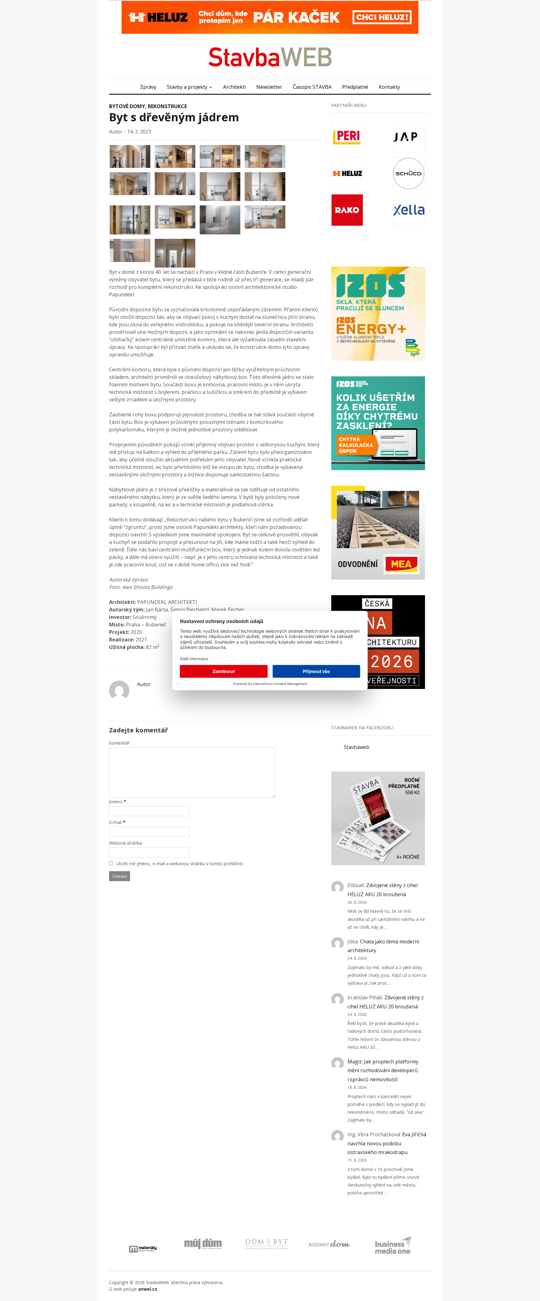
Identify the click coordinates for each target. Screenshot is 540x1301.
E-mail (115, 822)
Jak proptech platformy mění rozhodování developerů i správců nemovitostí (383, 1070)
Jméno (115, 802)
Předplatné (355, 86)
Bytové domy (127, 106)
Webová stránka (125, 843)
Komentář (119, 743)
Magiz (355, 1061)
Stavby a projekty (187, 86)
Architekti (234, 86)
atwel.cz (147, 1289)
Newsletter (269, 86)
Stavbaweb (356, 747)
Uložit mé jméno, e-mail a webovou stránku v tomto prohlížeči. (180, 863)
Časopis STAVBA (312, 86)
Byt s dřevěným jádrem (174, 117)
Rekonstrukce (167, 106)
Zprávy (148, 86)
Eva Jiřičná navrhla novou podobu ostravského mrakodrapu (387, 1143)
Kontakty (389, 86)
